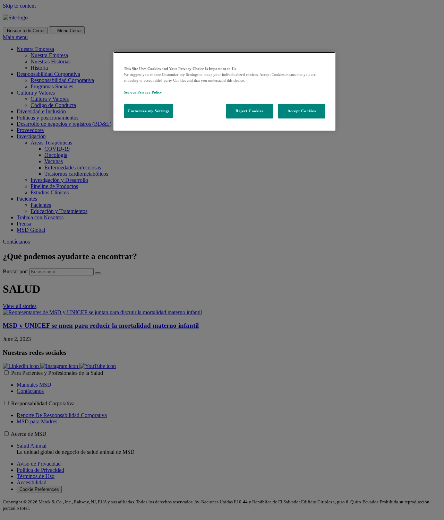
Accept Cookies (302, 111)
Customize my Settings (149, 111)
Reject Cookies (249, 111)
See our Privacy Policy (143, 92)
